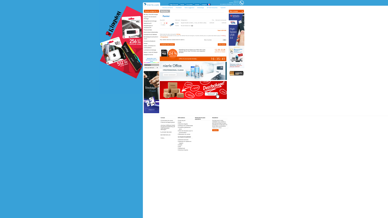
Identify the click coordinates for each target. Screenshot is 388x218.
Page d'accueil (174, 4)
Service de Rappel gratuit (168, 122)
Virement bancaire (183, 139)
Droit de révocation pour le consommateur (186, 131)
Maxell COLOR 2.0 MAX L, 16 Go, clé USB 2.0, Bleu (193, 23)
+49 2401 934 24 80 (166, 132)
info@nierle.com (166, 135)
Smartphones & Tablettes (150, 34)
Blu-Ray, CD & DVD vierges (151, 14)
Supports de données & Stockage (150, 17)
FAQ (180, 122)
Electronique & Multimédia (151, 32)
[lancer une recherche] (161, 14)
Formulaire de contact (167, 120)
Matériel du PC (148, 23)
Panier (182, 4)
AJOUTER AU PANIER (220, 52)
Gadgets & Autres (148, 54)
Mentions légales (183, 124)
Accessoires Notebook (149, 41)
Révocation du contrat (184, 134)
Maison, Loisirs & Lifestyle (150, 52)
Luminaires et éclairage (150, 50)
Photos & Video (148, 30)
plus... (163, 138)
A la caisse (189, 4)
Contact (197, 4)
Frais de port (182, 120)
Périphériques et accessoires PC (148, 26)
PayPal (180, 145)
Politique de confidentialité (186, 125)
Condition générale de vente (184, 128)
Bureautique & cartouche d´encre (151, 37)
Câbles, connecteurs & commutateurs (149, 46)
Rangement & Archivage (150, 21)
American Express (183, 150)
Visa (180, 146)
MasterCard (182, 148)
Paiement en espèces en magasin (185, 142)
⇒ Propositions (164, 37)
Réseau (146, 43)
